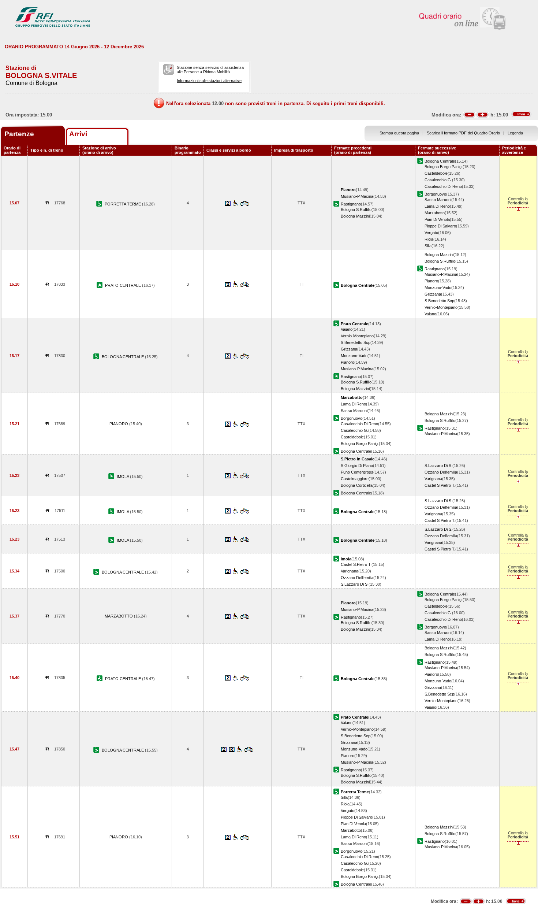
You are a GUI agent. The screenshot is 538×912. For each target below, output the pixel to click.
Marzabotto (435, 213)
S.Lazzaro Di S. (438, 465)
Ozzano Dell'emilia (441, 472)
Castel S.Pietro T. (440, 485)
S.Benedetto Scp (439, 301)
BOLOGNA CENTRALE (123, 357)
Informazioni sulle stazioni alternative (209, 80)
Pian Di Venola (437, 219)
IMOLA (123, 476)
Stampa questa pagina (399, 133)
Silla (428, 246)
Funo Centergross (357, 472)
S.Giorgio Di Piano (357, 465)
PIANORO (119, 424)
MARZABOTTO (119, 616)
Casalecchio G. (438, 180)
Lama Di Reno (437, 206)
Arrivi (78, 134)
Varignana (433, 479)
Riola (429, 239)
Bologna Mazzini (355, 216)
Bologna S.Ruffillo (356, 209)
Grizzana (433, 294)
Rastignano (351, 204)
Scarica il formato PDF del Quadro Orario (463, 133)
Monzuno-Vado (438, 287)
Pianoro (431, 281)
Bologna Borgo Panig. (444, 166)
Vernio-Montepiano (441, 307)
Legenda (515, 133)
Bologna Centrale (440, 161)
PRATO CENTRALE (123, 285)
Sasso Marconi (438, 199)
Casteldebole (436, 173)
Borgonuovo (435, 194)
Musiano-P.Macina (357, 196)
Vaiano (430, 314)
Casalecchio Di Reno (443, 186)
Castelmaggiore (355, 479)
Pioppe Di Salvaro (440, 226)
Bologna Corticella (357, 485)
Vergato (431, 232)
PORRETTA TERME (123, 204)
